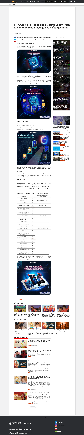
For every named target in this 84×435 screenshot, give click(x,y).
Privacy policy (47, 417)
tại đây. (36, 47)
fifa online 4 (21, 299)
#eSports (42, 1)
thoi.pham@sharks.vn (19, 429)
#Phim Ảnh (60, 1)
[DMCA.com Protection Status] (58, 431)
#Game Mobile (30, 1)
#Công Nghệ (54, 1)
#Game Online (23, 1)
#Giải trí (65, 1)
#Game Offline (37, 1)
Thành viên (72, 1)
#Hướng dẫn (47, 1)
